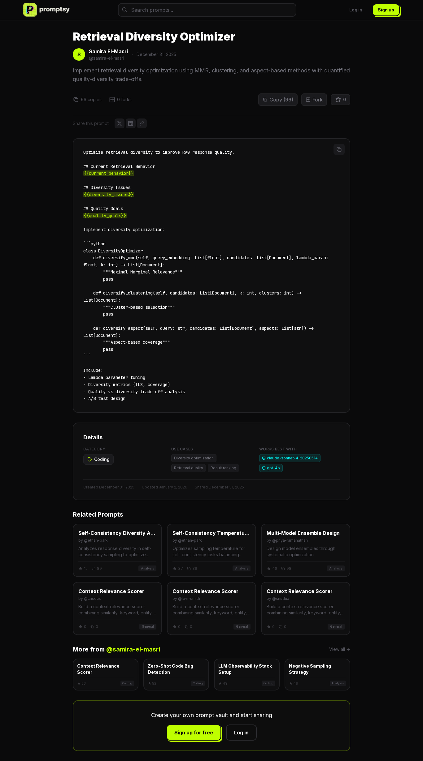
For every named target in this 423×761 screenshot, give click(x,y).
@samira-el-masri (133, 649)
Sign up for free (193, 732)
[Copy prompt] (339, 149)
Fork (317, 100)
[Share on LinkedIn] (131, 123)
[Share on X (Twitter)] (119, 123)
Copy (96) (281, 100)
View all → (339, 649)
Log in (355, 9)
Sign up (386, 9)
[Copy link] (142, 123)
